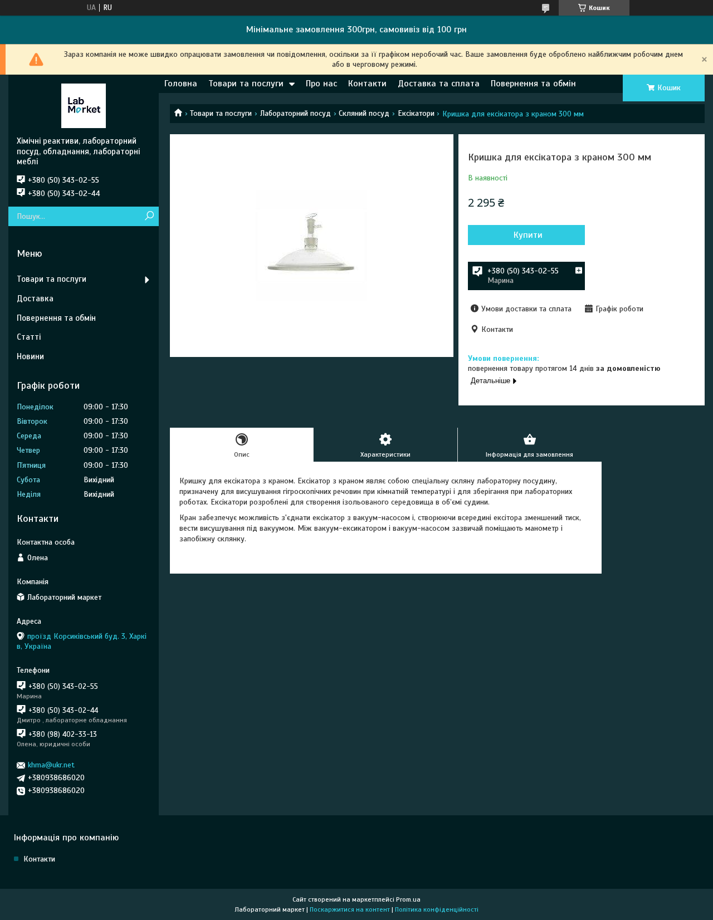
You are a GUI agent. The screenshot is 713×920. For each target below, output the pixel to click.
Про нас (321, 83)
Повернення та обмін (533, 83)
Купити (528, 235)
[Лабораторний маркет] (83, 105)
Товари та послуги (246, 83)
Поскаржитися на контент (350, 909)
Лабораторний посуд (295, 113)
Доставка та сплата (439, 83)
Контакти (367, 83)
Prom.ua (408, 899)
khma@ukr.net (51, 765)
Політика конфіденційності (436, 909)
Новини (30, 356)
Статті (29, 337)
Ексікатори (416, 113)
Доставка (35, 298)
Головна (180, 83)
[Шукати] (149, 216)
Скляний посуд (364, 113)
